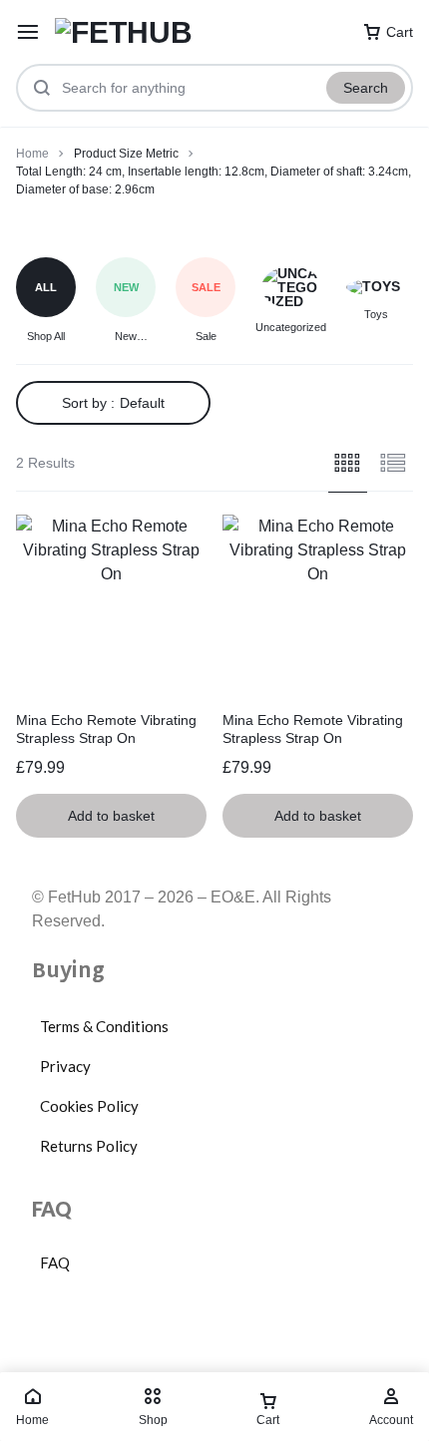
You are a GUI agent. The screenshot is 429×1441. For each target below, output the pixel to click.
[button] (111, 816)
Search (365, 88)
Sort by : (113, 403)
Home (32, 154)
